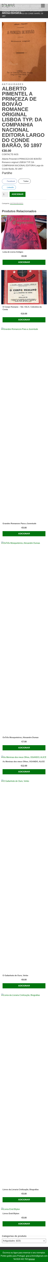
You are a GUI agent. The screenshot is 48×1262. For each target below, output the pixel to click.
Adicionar (17, 194)
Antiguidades (16, 203)
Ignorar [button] (31, 1259)
